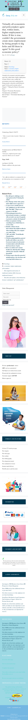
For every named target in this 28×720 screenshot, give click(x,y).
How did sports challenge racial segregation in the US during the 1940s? (15, 198)
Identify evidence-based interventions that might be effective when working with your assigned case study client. (16, 229)
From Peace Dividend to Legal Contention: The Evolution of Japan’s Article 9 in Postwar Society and (13, 599)
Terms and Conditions (11, 719)
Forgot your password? (8, 305)
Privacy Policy (18, 719)
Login (11, 9)
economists (12, 68)
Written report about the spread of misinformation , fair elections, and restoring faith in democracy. (15, 257)
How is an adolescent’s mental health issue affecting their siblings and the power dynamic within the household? (15, 250)
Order (17, 9)
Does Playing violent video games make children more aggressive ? (15, 203)
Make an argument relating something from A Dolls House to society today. (15, 223)
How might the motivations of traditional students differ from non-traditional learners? (11, 273)
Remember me (7, 300)
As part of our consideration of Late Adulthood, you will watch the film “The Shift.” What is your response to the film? (15, 208)
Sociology (11, 67)
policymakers (15, 70)
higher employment (16, 266)
